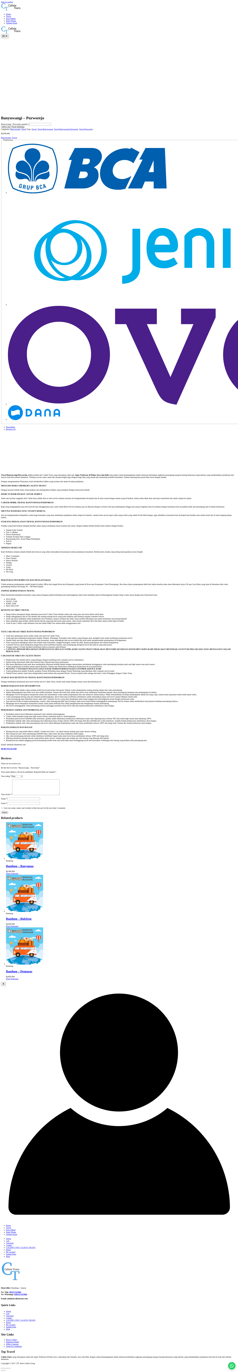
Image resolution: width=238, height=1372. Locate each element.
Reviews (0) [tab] (10, 429)
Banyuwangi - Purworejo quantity (14, 124)
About (8, 1239)
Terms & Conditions (14, 1346)
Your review (6, 794)
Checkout (10, 1243)
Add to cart (6, 127)
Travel (8, 16)
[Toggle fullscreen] (4, 1368)
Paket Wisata (11, 21)
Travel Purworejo (86, 129)
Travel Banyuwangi (45, 129)
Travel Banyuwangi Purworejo (66, 129)
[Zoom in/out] (2, 1368)
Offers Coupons (12, 1344)
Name (4, 799)
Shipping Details (12, 1342)
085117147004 (15, 1292)
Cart (7, 1241)
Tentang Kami (11, 23)
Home (8, 14)
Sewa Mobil (10, 19)
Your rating (6, 776)
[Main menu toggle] (5, 36)
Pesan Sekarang (18, 127)
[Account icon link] (119, 1221)
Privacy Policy (11, 1340)
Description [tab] (10, 427)
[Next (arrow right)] (4, 1370)
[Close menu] (3, 984)
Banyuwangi (15, 129)
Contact (9, 1245)
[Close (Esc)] (9, 1368)
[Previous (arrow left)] (2, 1370)
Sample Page (11, 1254)
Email (4, 803)
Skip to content (7, 2)
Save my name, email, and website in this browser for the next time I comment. (35, 808)
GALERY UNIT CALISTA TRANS (20, 1248)
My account (10, 1252)
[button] (18, 127)
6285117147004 (20, 1294)
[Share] (7, 1368)
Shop (8, 1256)
